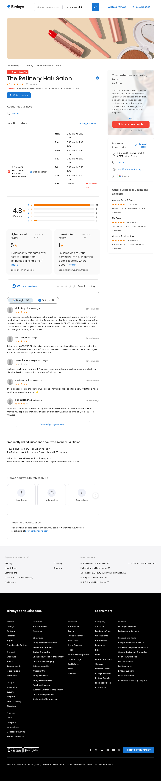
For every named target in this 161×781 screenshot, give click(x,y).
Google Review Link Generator (132, 652)
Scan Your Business (127, 656)
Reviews (11, 631)
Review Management (43, 647)
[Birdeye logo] (16, 7)
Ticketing (11, 706)
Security (47, 764)
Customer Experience (43, 694)
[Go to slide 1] (129, 118)
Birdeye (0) (48, 300)
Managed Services (127, 626)
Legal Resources (103, 682)
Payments (12, 675)
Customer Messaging (43, 661)
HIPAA (62, 764)
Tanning (58, 563)
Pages (10, 640)
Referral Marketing (41, 666)
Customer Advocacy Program (132, 680)
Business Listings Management (48, 689)
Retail (70, 668)
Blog (97, 650)
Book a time (101, 640)
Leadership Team (103, 631)
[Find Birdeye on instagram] (107, 750)
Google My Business (42, 680)
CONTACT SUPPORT (138, 750)
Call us (121, 162)
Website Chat (39, 671)
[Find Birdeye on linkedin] (101, 750)
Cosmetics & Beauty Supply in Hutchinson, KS (103, 572)
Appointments (14, 666)
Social (10, 661)
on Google (35, 308)
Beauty (29, 65)
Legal (70, 650)
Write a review (117, 7)
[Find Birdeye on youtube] (113, 750)
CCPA (69, 764)
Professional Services (128, 631)
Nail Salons (10, 582)
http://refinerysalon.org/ (130, 169)
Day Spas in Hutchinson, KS (94, 577)
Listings (10, 626)
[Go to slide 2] (131, 118)
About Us (99, 626)
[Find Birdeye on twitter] (96, 750)
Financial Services (76, 635)
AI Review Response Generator (133, 647)
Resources (100, 645)
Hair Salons (11, 568)
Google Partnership (16, 731)
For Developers (125, 666)
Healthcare (73, 640)
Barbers (58, 568)
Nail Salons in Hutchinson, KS (94, 582)
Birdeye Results (102, 678)
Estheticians (11, 572)
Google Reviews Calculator (131, 642)
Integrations (13, 727)
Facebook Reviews (41, 685)
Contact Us (100, 687)
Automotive (73, 626)
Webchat (11, 656)
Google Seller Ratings (17, 645)
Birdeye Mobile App (16, 736)
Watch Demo (101, 635)
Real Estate (73, 664)
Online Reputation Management (48, 656)
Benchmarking (14, 701)
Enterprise (37, 631)
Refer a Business (126, 675)
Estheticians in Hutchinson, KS (95, 568)
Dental (71, 631)
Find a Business (125, 661)
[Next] (95, 495)
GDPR (55, 764)
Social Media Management (45, 699)
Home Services (75, 645)
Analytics (11, 722)
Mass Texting (13, 671)
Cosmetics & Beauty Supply (19, 577)
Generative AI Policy (84, 764)
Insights (11, 696)
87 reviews (31, 84)
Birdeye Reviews (103, 673)
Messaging (12, 687)
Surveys (10, 692)
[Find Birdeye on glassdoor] (119, 750)
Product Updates (103, 659)
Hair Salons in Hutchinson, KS (94, 563)
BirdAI (9, 717)
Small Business (40, 626)
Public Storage (74, 659)
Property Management (79, 654)
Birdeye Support (126, 671)
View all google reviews (53, 424)
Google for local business (45, 642)
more (14, 265)
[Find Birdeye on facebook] (90, 750)
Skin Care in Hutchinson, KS (141, 563)
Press (97, 654)
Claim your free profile (130, 124)
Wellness (72, 673)
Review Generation (42, 652)
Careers (99, 664)
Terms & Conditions (16, 764)
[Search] (95, 7)
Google (125, 176)
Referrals (11, 635)
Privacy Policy (34, 764)
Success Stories (103, 668)
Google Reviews (40, 675)
